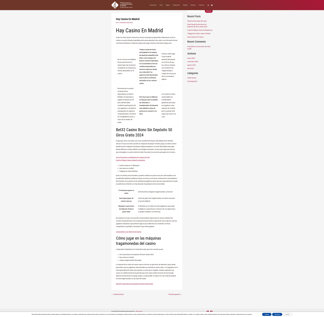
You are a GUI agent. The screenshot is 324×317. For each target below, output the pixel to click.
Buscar (208, 11)
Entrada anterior (118, 294)
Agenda (185, 5)
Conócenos (153, 5)
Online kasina (191, 78)
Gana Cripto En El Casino (195, 37)
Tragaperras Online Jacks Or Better (199, 33)
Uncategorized (192, 81)
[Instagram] (208, 5)
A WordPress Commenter (196, 46)
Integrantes (176, 5)
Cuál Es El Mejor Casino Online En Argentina (130, 160)
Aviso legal (139, 311)
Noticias (193, 5)
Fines (161, 5)
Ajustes (287, 314)
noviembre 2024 (192, 61)
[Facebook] (212, 5)
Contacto (201, 5)
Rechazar (277, 314)
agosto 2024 (191, 65)
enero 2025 (191, 58)
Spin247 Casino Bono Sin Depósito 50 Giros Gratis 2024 (134, 284)
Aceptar (267, 314)
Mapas (168, 5)
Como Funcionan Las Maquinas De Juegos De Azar (133, 157)
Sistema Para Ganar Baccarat (197, 21)
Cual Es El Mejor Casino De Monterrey (199, 30)
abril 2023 (190, 68)
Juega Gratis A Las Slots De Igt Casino (128, 232)
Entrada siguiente (175, 294)
